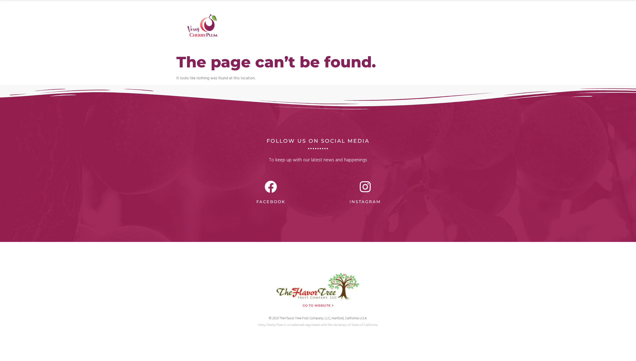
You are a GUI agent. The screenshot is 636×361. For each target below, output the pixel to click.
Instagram (365, 201)
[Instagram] (365, 186)
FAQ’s (387, 10)
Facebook (270, 201)
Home (322, 10)
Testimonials (413, 10)
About (343, 10)
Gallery (365, 10)
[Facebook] (271, 186)
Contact (442, 10)
